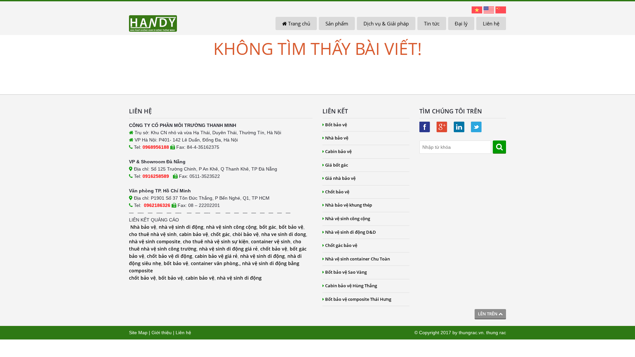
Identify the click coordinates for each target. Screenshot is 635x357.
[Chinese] (500, 9)
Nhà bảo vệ (143, 227)
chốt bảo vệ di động (169, 256)
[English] (489, 9)
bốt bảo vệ (291, 227)
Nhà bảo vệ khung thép (348, 205)
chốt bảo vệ (273, 249)
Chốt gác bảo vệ (341, 245)
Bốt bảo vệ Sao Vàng (346, 272)
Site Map (138, 332)
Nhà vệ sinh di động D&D (350, 232)
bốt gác (267, 227)
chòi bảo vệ (246, 234)
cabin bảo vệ (193, 234)
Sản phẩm (336, 23)
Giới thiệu (161, 332)
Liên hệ (491, 23)
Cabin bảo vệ (338, 151)
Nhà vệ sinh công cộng (347, 218)
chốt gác (220, 234)
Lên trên (488, 314)
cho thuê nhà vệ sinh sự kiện (215, 241)
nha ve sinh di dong (283, 234)
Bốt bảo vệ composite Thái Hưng (358, 299)
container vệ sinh (270, 241)
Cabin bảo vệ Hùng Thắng (351, 286)
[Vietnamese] (477, 9)
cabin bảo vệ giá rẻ (216, 256)
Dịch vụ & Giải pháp (386, 23)
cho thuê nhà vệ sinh (153, 234)
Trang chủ (298, 23)
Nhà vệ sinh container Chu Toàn (357, 259)
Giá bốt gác (336, 165)
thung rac (496, 332)
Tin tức (432, 23)
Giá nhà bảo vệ (340, 178)
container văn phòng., (216, 263)
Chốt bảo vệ (337, 192)
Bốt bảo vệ (336, 125)
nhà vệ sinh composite (154, 241)
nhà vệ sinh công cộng (231, 227)
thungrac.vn (471, 332)
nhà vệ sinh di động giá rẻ (228, 249)
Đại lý (461, 23)
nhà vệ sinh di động (181, 227)
